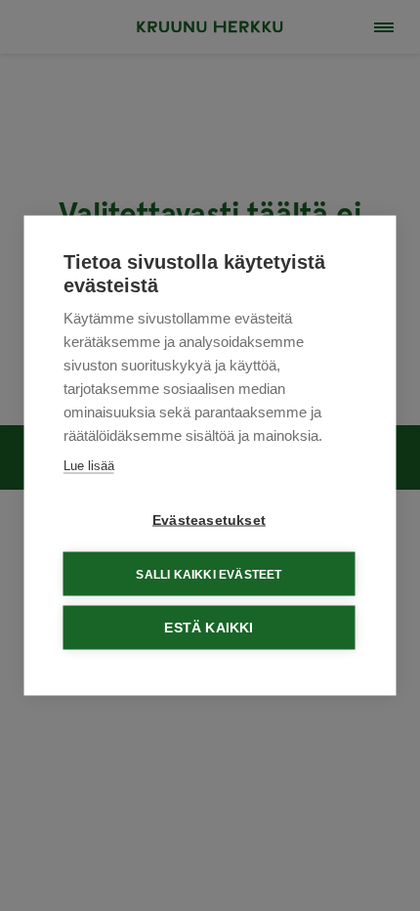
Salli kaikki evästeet (208, 574)
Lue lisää (88, 465)
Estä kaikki (208, 628)
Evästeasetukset (209, 520)
